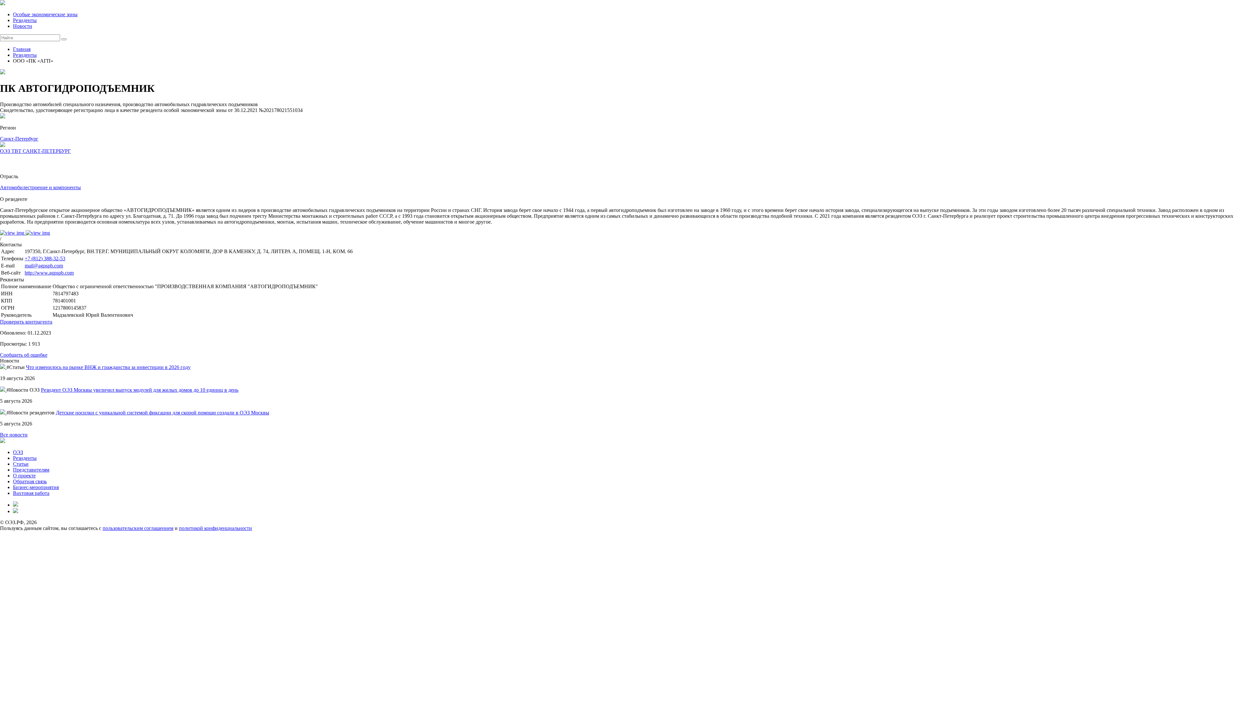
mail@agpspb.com (44, 265)
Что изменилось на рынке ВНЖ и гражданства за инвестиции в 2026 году (108, 367)
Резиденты (25, 20)
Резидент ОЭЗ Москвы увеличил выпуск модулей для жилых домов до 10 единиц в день (139, 390)
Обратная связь (30, 481)
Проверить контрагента (26, 322)
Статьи (21, 464)
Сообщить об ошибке (23, 355)
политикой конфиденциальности (215, 528)
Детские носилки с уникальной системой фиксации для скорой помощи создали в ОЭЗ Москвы (162, 412)
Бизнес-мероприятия (36, 487)
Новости (22, 26)
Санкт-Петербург (19, 138)
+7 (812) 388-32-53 (45, 258)
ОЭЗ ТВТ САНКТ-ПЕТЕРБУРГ (35, 151)
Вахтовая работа (31, 493)
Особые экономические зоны (45, 14)
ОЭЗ (18, 452)
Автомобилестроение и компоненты (40, 187)
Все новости (14, 434)
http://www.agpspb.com (49, 273)
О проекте (24, 475)
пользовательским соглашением (138, 528)
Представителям (31, 470)
